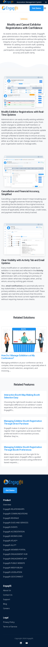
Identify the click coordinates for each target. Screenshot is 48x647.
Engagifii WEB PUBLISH (13, 567)
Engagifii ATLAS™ (10, 540)
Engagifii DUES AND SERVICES (15, 522)
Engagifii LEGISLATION (12, 572)
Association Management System (29, 2)
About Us (7, 590)
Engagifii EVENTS (10, 527)
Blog (5, 604)
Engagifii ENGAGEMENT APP (15, 558)
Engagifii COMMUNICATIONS (15, 513)
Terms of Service (10, 626)
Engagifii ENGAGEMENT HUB (15, 554)
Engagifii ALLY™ (9, 545)
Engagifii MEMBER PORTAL (14, 549)
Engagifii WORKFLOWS (12, 536)
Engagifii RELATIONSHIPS (13, 509)
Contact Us (7, 595)
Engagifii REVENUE (11, 518)
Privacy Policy (9, 622)
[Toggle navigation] (45, 8)
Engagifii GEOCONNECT (13, 576)
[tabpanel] (24, 192)
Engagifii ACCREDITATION (14, 531)
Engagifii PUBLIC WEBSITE (14, 563)
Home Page (8, 2)
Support (6, 599)
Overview (7, 504)
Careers (6, 608)
